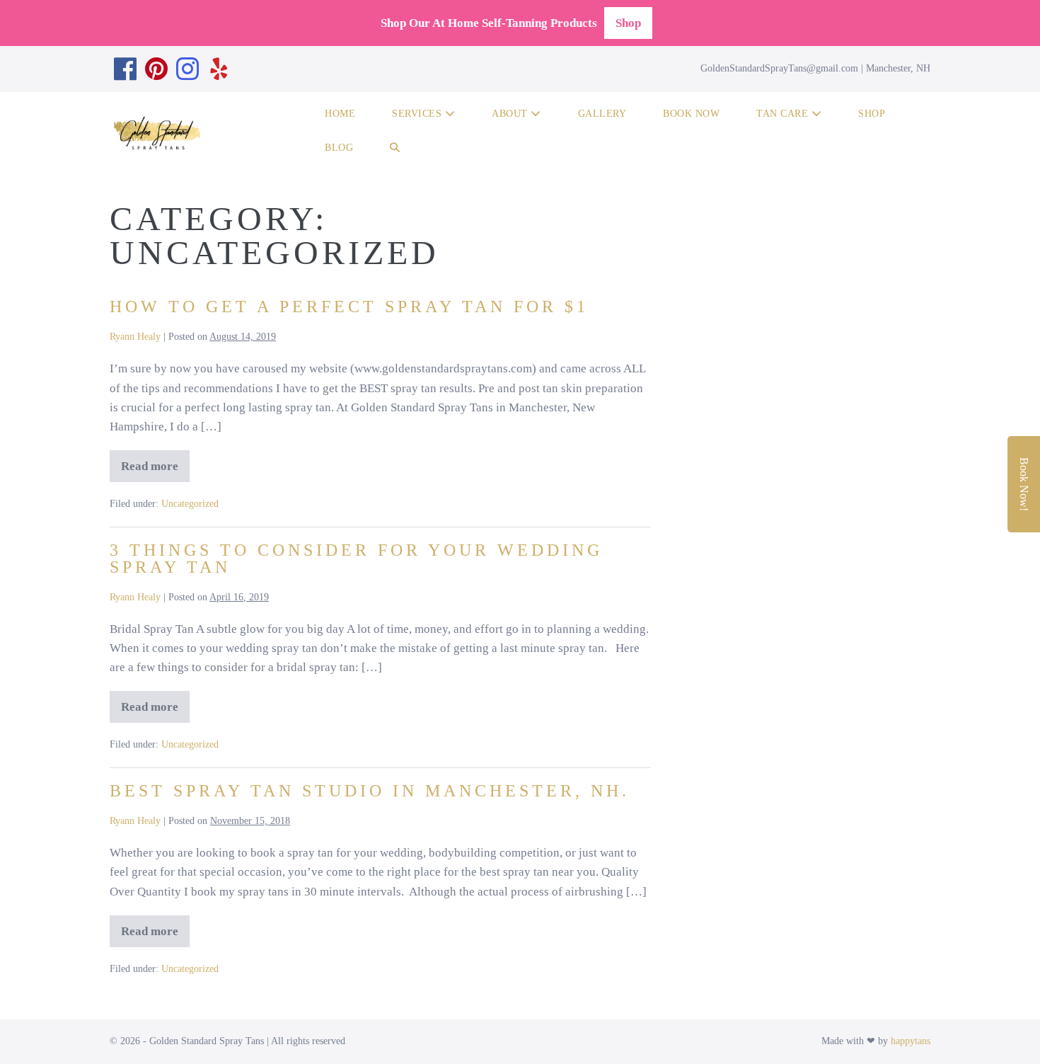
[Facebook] (125, 69)
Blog (339, 147)
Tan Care (783, 113)
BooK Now (691, 113)
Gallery (602, 113)
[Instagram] (187, 69)
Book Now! (1024, 484)
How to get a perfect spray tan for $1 (349, 306)
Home (340, 113)
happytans (910, 1041)
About (511, 113)
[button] (395, 149)
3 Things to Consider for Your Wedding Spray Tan (356, 558)
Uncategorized (190, 503)
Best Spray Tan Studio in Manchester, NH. (370, 791)
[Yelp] (218, 69)
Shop (628, 23)
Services (418, 113)
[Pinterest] (156, 69)
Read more (154, 470)
